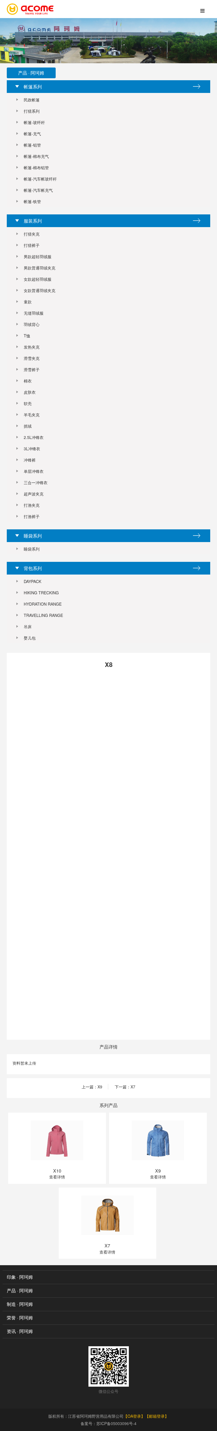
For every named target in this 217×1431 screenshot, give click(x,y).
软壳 (28, 403)
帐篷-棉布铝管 (36, 167)
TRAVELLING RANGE (43, 615)
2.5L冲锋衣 (34, 437)
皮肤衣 (30, 392)
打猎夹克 (32, 234)
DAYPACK (32, 581)
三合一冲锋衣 (35, 482)
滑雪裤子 (32, 369)
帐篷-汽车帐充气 (38, 190)
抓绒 (28, 426)
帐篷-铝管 (32, 145)
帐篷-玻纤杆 (34, 122)
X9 (99, 1086)
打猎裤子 (32, 245)
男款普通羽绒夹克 (39, 268)
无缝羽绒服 (34, 313)
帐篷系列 (33, 86)
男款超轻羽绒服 (37, 256)
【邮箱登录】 (157, 1416)
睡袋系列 (33, 535)
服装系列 (33, 221)
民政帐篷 (32, 100)
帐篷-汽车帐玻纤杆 (40, 179)
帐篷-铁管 (32, 201)
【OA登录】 (134, 1416)
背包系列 (33, 568)
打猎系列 (32, 111)
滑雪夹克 (32, 358)
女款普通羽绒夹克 (39, 290)
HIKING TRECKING (41, 592)
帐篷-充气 (32, 133)
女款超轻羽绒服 (37, 279)
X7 (133, 1086)
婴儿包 (30, 638)
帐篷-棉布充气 (36, 156)
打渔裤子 (32, 516)
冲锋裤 (30, 460)
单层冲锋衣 (34, 471)
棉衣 (28, 381)
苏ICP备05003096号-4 (116, 1423)
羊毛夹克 (32, 414)
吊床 (28, 626)
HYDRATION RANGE (43, 604)
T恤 (27, 335)
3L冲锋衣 (32, 448)
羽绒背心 (32, 324)
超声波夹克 (34, 494)
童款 (28, 302)
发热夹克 (32, 347)
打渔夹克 (32, 505)
